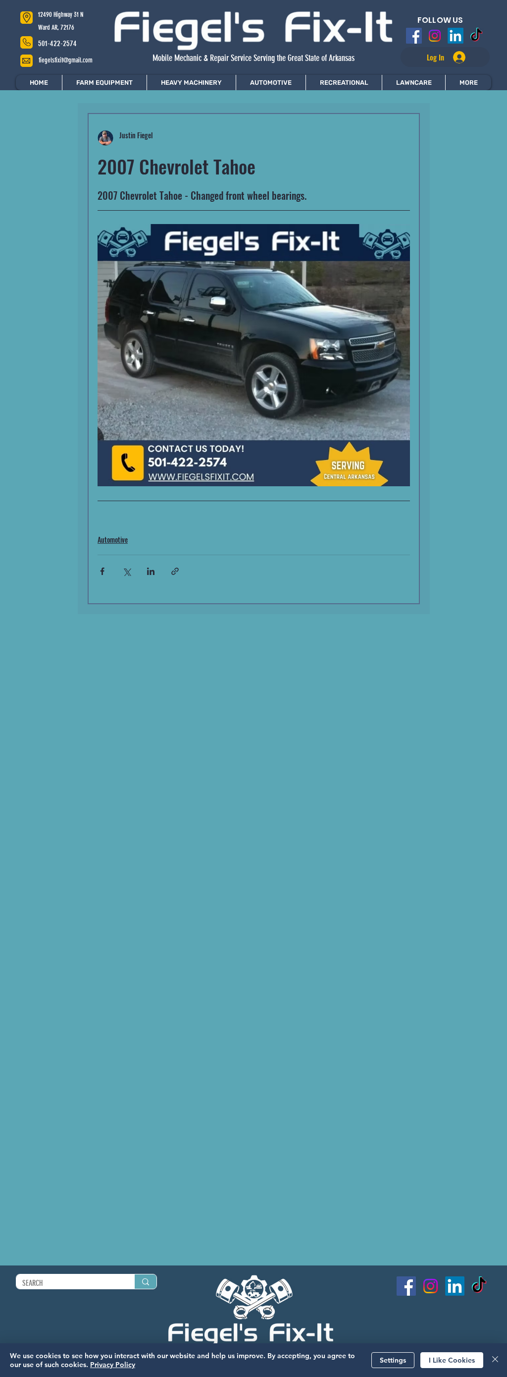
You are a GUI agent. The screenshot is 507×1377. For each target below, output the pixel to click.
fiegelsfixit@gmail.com (66, 60)
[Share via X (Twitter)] (126, 571)
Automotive (113, 539)
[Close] (495, 1360)
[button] (468, 82)
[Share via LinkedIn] (150, 571)
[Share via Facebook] (102, 571)
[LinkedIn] (455, 36)
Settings (393, 1360)
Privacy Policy (112, 1364)
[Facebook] (414, 36)
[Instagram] (435, 36)
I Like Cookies (452, 1360)
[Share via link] (175, 571)
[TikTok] (476, 36)
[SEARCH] (145, 1281)
